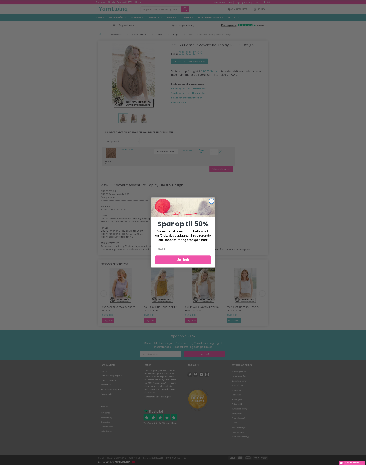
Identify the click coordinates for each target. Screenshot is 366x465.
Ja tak (183, 260)
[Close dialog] (211, 201)
